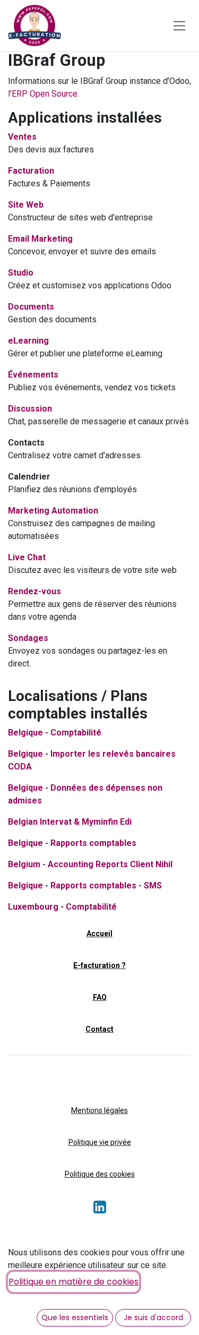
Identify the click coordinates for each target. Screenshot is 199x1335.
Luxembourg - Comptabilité (62, 907)
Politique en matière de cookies (73, 1282)
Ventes (22, 137)
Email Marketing (40, 239)
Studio (20, 273)
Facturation (31, 171)
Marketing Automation (53, 511)
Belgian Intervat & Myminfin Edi (70, 822)
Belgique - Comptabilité (54, 733)
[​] (99, 1209)
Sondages (28, 638)
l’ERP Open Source (42, 94)
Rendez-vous (34, 591)
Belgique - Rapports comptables (72, 843)
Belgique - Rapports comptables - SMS (85, 885)
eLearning (28, 341)
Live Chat (27, 557)
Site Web (26, 205)
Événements (33, 375)
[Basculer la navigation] (180, 25)
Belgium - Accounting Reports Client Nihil (90, 864)
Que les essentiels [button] (74, 1317)
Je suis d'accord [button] (153, 1317)
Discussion (30, 409)
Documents (31, 307)
